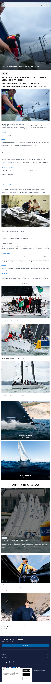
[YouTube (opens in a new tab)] (13, 662)
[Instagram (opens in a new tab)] (6, 662)
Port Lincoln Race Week (6, 184)
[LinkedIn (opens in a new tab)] (9, 662)
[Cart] (44, 5)
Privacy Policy (33, 670)
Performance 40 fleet (5, 253)
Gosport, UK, (3, 132)
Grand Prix (3, 265)
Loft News (4, 73)
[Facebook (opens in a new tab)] (2, 662)
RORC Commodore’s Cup (6, 155)
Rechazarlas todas (26, 674)
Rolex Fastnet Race (5, 149)
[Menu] (47, 5)
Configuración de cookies (26, 678)
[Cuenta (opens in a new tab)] (39, 5)
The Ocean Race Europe (6, 235)
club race (3, 139)
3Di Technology (4, 273)
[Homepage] (4, 5)
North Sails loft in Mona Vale (7, 167)
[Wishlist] (41, 5)
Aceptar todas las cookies (26, 671)
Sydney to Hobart (4, 177)
